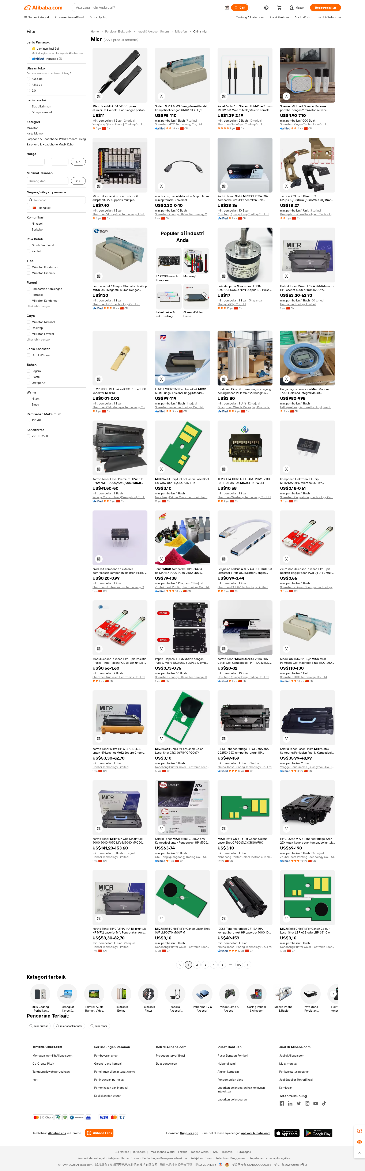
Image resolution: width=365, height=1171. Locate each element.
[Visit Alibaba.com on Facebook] (281, 1103)
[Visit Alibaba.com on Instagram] (307, 1103)
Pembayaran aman (106, 1055)
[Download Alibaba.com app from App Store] (287, 1133)
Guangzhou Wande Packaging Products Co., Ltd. (245, 407)
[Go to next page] (247, 965)
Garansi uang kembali (108, 1063)
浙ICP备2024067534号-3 (290, 1164)
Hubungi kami (227, 1063)
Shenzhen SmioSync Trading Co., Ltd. (242, 124)
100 (239, 964)
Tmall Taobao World (161, 1151)
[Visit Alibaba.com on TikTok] (324, 1103)
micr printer (41, 1025)
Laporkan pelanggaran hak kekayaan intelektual (241, 1089)
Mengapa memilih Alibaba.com (52, 1055)
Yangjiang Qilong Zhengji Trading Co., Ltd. (119, 124)
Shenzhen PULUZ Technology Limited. (243, 587)
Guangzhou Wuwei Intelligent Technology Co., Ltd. (307, 214)
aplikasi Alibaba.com (255, 1133)
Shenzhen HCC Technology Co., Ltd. (178, 124)
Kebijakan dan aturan (107, 1095)
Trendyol (227, 1151)
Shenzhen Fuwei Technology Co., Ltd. (179, 407)
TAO (215, 1151)
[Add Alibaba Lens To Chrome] (99, 1133)
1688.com (139, 1151)
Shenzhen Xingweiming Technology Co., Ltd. (307, 497)
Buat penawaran (166, 1063)
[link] (359, 1130)
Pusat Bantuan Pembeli (233, 1055)
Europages (244, 1151)
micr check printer (71, 1025)
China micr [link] (200, 31)
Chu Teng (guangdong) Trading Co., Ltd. (243, 214)
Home (95, 31)
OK (78, 162)
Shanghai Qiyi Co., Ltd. (232, 304)
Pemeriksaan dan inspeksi (111, 1087)
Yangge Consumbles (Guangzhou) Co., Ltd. (120, 497)
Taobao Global (200, 1151)
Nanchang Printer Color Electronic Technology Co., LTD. (182, 497)
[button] (226, 7)
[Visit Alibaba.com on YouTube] (315, 1103)
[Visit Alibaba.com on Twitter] (298, 1103)
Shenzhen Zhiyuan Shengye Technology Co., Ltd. (307, 587)
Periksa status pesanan (294, 1071)
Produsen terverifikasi (170, 1055)
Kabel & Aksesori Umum (153, 31)
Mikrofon (181, 31)
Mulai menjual (288, 1063)
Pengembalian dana (230, 1079)
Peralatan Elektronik (118, 31)
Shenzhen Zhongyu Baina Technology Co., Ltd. (182, 214)
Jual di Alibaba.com (291, 1055)
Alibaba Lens (57, 1133)
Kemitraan (286, 1087)
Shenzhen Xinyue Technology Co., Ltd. (305, 124)
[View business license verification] (221, 1165)
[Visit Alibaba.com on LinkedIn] (290, 1103)
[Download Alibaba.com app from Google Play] (318, 1133)
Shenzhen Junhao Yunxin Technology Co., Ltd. (120, 587)
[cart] (280, 8)
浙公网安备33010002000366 (251, 1164)
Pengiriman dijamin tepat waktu (114, 1071)
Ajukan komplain (228, 1071)
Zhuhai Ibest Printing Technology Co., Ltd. (182, 587)
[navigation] (56, 498)
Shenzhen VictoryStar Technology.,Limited (120, 214)
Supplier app (189, 1133)
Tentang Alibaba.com (47, 1046)
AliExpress (122, 1151)
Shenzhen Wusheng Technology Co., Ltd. (244, 497)
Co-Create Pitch (43, 1063)
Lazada (182, 1151)
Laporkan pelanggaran (232, 1099)
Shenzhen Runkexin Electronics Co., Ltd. (119, 677)
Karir (35, 1079)
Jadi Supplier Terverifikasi (296, 1079)
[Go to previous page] (180, 965)
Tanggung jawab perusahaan (51, 1071)
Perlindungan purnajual (109, 1079)
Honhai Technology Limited (298, 304)
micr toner (101, 1025)
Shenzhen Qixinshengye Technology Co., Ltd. (120, 407)
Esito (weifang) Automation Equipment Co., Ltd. (307, 407)
